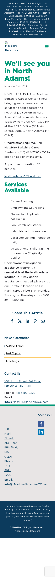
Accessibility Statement (27, 531)
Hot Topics (13, 353)
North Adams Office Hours (22, 176)
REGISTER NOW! (29, 22)
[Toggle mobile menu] (47, 46)
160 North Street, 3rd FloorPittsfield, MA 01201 (11, 443)
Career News (15, 346)
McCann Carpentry (28, 25)
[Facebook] (41, 424)
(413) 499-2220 (25, 393)
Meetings (12, 361)
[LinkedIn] (41, 432)
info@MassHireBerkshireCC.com (26, 402)
